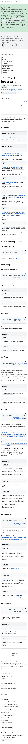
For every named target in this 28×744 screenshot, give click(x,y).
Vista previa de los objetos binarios (9, 683)
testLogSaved (6, 212)
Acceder (24, 1)
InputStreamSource (14, 197)
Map (11, 350)
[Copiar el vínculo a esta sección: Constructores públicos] (23, 242)
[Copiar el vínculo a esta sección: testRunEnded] (12, 604)
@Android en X (4, 694)
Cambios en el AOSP (7, 28)
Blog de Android (5, 699)
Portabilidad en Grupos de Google (9, 709)
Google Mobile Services (6, 722)
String (19, 470)
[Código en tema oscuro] (26, 251)
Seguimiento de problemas (7, 727)
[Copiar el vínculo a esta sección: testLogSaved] (12, 514)
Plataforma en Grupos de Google (9, 704)
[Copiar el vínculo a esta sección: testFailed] (9, 357)
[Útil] (10, 54)
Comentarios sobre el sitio (8, 737)
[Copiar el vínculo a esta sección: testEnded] (9, 313)
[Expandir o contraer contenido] (11, 58)
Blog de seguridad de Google (8, 701)
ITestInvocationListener (8, 92)
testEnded (6, 167)
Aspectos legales (6, 735)
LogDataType (22, 195)
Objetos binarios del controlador (8, 688)
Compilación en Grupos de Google (9, 706)
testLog (5, 195)
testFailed (6, 182)
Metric (4, 645)
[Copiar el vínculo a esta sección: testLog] (8, 409)
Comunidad (14, 732)
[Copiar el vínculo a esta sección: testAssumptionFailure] (18, 269)
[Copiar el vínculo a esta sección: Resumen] (10, 128)
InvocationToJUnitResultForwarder (11, 89)
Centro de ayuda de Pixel (7, 717)
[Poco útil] (12, 54)
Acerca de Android (5, 732)
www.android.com (5, 720)
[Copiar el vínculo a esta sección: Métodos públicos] (18, 265)
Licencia (14, 735)
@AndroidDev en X (5, 697)
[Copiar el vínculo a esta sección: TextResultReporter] (16, 246)
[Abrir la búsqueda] (16, 2)
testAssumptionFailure (9, 153)
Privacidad (20, 735)
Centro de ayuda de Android (8, 715)
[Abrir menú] (2, 2)
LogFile (12, 215)
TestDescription (14, 167)
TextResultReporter (8, 137)
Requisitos (3, 678)
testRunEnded (6, 227)
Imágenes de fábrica (6, 685)
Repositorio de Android (6, 676)
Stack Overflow (5, 725)
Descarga (3, 681)
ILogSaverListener (14, 91)
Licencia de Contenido (13, 664)
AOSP (2, 51)
